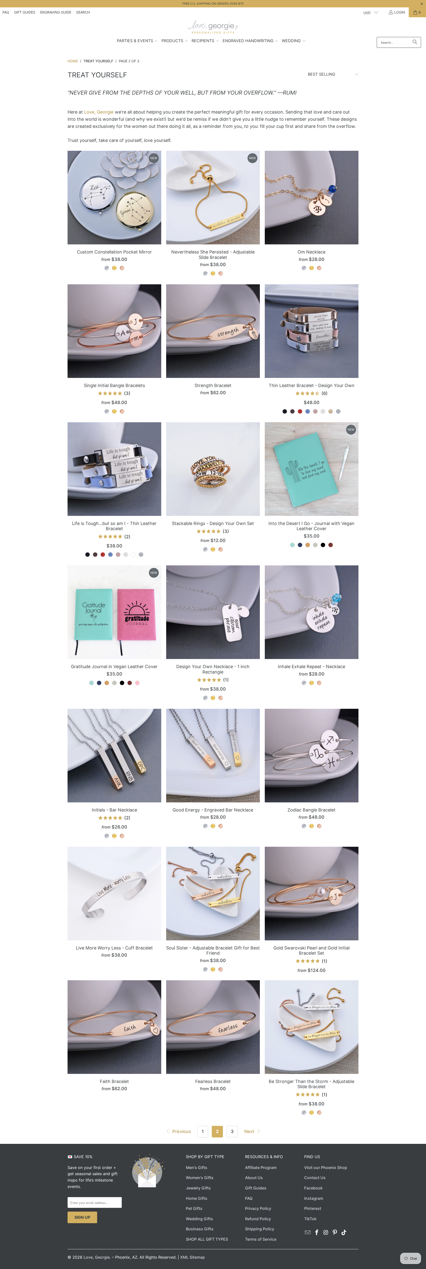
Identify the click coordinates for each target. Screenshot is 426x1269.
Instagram (313, 1198)
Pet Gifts (194, 1208)
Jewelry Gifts (198, 1187)
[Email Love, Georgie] (308, 1233)
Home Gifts (196, 1198)
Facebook (313, 1187)
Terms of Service (260, 1239)
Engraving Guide (55, 12)
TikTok (310, 1218)
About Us (254, 1177)
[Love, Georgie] (213, 28)
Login (399, 12)
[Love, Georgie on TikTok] (344, 1233)
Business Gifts (199, 1228)
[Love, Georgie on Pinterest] (335, 1233)
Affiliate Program (261, 1167)
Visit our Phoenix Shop (325, 1167)
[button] (137, 41)
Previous (181, 1131)
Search (83, 12)
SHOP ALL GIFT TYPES (207, 1239)
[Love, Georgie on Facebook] (317, 1233)
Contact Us (315, 1177)
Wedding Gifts (199, 1218)
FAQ (5, 12)
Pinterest (312, 1208)
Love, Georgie (99, 112)
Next (250, 1131)
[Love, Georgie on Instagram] (326, 1233)
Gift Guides (24, 12)
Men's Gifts (196, 1167)
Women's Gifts (199, 1177)
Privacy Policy (258, 1208)
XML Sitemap (192, 1257)
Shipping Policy (259, 1228)
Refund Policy (258, 1218)
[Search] (415, 42)
